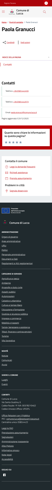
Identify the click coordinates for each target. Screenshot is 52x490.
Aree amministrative (11, 241)
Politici (5, 250)
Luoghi (5, 379)
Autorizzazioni (8, 296)
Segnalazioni (7, 437)
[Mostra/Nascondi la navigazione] (3, 11)
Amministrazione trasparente (15, 441)
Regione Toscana (10, 3)
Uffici (4, 245)
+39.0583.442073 (21, 101)
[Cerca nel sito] (44, 12)
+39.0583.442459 (21, 91)
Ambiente (6, 283)
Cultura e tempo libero (12, 305)
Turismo (5, 336)
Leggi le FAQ (7, 428)
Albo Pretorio (8, 446)
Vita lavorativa (8, 340)
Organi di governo (10, 236)
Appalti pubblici (9, 291)
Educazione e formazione (13, 309)
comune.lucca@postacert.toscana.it (22, 418)
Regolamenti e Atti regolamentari (17, 263)
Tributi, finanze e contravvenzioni (17, 331)
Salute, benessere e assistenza (16, 327)
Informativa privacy (10, 450)
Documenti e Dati (10, 259)
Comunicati (7, 360)
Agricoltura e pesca (10, 278)
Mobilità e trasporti (10, 322)
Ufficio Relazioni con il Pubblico (16, 415)
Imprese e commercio (11, 318)
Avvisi (4, 364)
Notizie (5, 355)
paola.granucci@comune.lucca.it (24, 112)
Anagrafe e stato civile (12, 287)
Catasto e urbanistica (11, 300)
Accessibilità (7, 459)
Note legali (7, 454)
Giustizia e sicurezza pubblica (15, 314)
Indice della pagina (11, 57)
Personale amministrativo (13, 254)
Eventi (5, 384)
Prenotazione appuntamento (15, 432)
